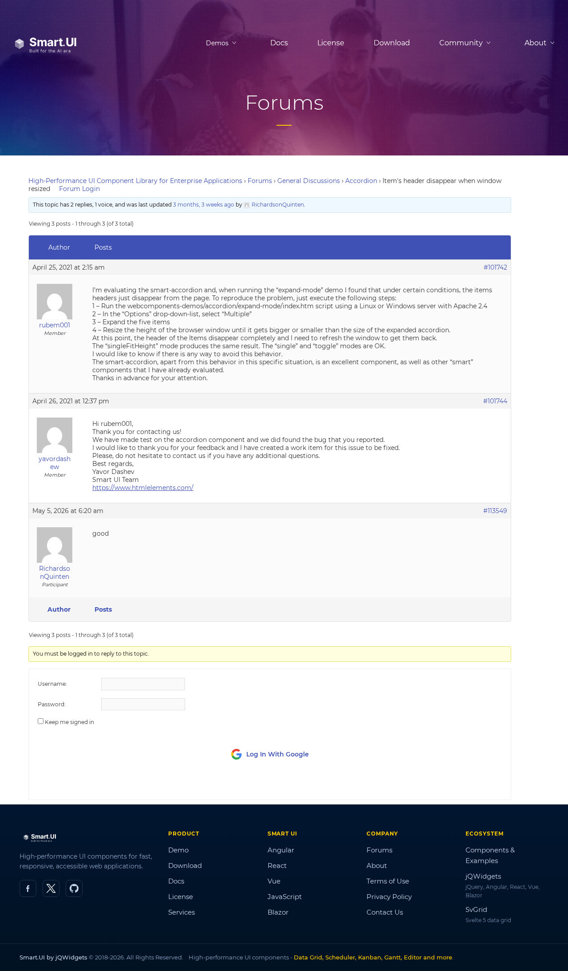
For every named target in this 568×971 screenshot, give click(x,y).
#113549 (495, 511)
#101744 (495, 401)
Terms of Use (388, 881)
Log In (452, 784)
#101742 (495, 267)
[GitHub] (74, 888)
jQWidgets (483, 876)
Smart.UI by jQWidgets (53, 957)
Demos (217, 43)
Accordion (361, 181)
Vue (274, 881)
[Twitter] (51, 888)
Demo (178, 850)
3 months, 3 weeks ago (203, 204)
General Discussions (308, 181)
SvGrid (476, 909)
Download (392, 43)
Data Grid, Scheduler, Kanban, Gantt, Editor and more (373, 957)
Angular (281, 850)
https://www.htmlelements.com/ (142, 488)
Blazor (278, 912)
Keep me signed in (69, 722)
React (277, 865)
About (377, 865)
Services (181, 912)
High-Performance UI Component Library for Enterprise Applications (135, 181)
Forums (260, 181)
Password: (52, 704)
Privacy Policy (389, 896)
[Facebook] (28, 888)
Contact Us (385, 912)
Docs (279, 43)
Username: (52, 683)
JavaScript (285, 896)
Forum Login (79, 189)
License (330, 43)
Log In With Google (277, 754)
